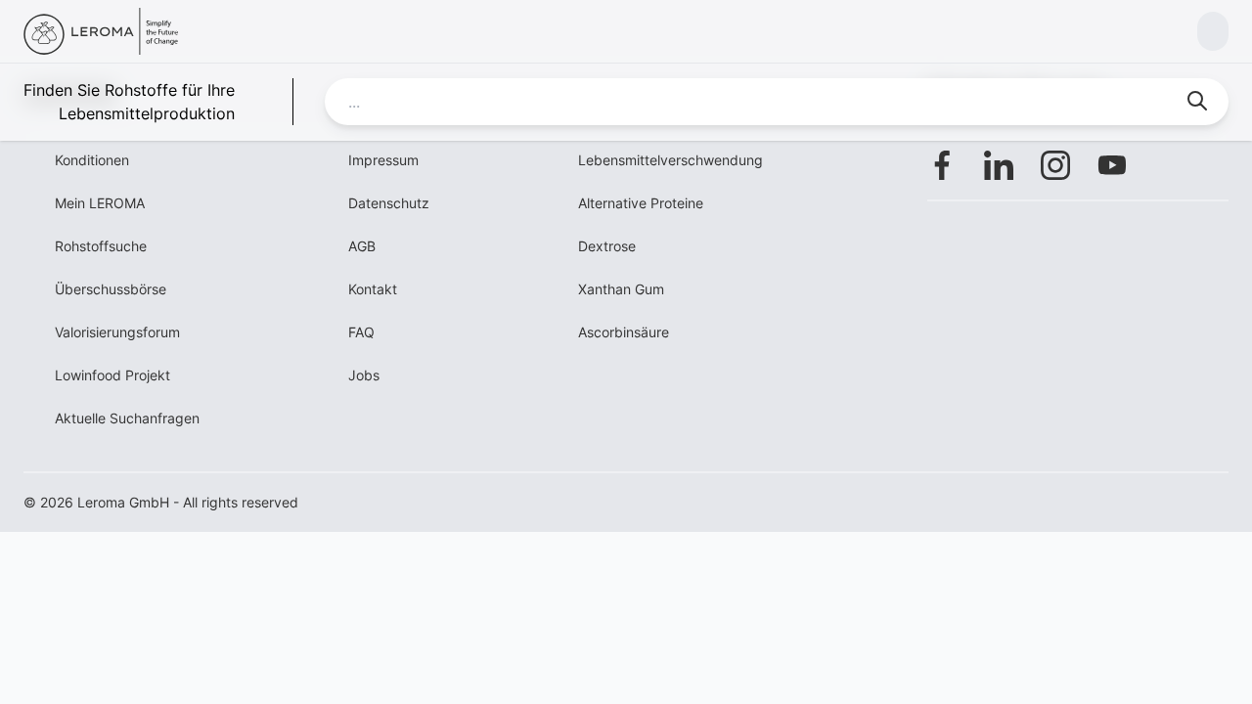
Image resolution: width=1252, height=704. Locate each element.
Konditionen (92, 160)
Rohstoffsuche (101, 246)
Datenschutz (388, 203)
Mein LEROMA (100, 203)
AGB (362, 246)
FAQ (361, 332)
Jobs (364, 375)
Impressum (383, 160)
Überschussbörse (110, 289)
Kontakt (372, 289)
